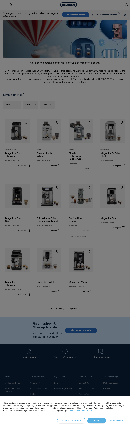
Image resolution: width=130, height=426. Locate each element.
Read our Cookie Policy (80, 411)
